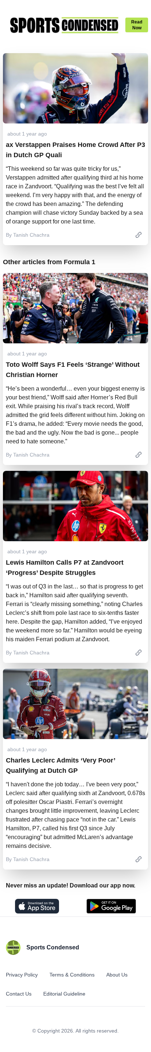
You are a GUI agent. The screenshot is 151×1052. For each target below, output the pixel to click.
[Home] (64, 25)
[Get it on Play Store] (111, 906)
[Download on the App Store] (37, 906)
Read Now (136, 24)
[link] (138, 234)
